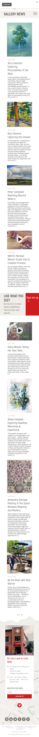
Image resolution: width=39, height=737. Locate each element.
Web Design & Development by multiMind (19, 734)
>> (22, 615)
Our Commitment (6, 726)
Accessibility (19, 729)
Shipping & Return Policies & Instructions (26, 726)
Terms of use (21, 727)
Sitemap (30, 727)
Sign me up (32, 297)
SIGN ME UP (20, 696)
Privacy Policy (10, 727)
